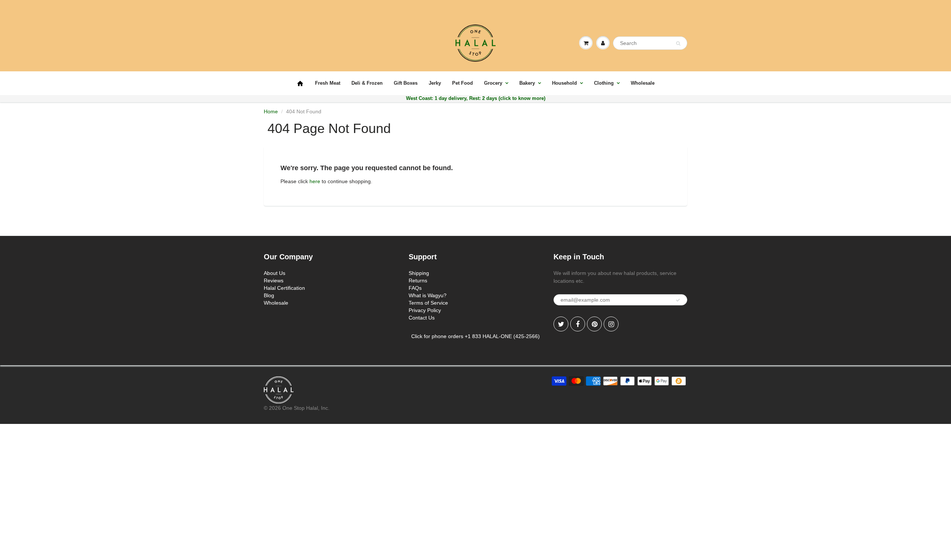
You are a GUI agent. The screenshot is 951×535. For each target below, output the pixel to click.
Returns (418, 280)
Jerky (435, 83)
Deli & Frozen (367, 83)
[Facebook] (577, 324)
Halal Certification (284, 288)
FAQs (415, 288)
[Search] (678, 43)
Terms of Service (428, 303)
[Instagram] (611, 324)
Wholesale (643, 83)
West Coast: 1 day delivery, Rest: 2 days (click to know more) (475, 98)
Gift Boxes (406, 83)
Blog (269, 295)
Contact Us (422, 318)
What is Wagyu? (428, 295)
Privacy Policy (425, 310)
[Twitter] (561, 324)
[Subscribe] (678, 300)
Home (271, 111)
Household (564, 83)
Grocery (493, 83)
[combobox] (650, 43)
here (314, 181)
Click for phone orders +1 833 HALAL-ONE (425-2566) (475, 336)
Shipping (419, 273)
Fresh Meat (327, 83)
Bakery (527, 83)
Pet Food (462, 83)
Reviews (273, 280)
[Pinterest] (594, 324)
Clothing (604, 83)
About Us (274, 273)
